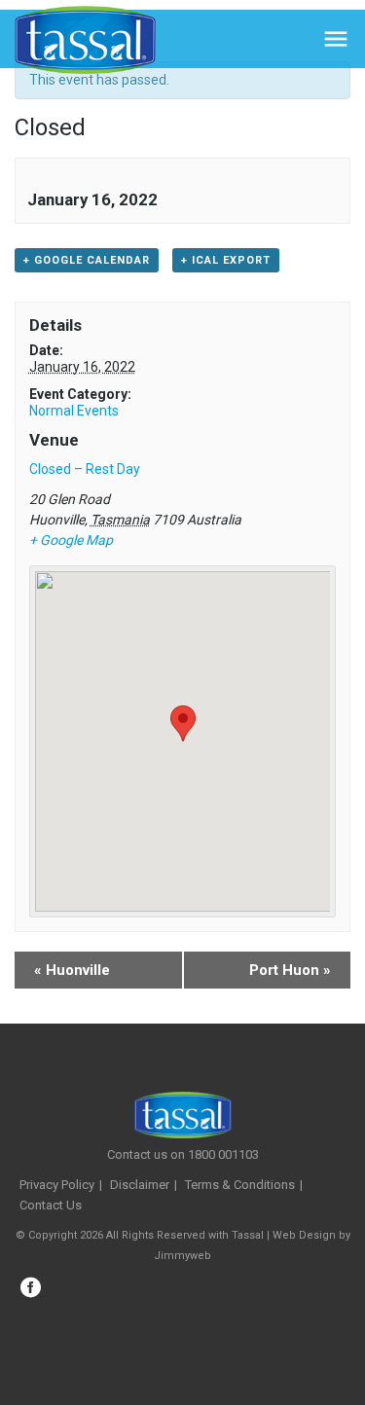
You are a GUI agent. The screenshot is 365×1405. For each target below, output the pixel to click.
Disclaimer (139, 1184)
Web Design (304, 1235)
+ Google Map (71, 540)
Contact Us (50, 1205)
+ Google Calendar (86, 260)
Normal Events (74, 410)
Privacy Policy (56, 1184)
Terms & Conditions (240, 1184)
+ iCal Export (226, 260)
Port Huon (290, 970)
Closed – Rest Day (84, 469)
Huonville (72, 970)
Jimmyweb (182, 1255)
